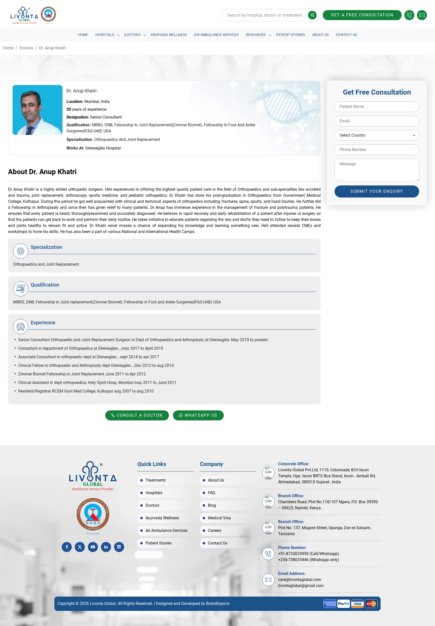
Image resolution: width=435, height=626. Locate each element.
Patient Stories (290, 35)
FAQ (211, 492)
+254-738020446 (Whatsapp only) (308, 559)
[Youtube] (93, 547)
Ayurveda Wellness (169, 35)
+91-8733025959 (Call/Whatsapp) (308, 553)
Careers (214, 530)
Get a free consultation (362, 15)
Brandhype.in (218, 603)
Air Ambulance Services (216, 35)
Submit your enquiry (376, 191)
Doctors (132, 35)
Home (83, 35)
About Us (320, 35)
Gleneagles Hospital (103, 148)
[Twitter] (80, 547)
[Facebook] (67, 547)
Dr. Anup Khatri (52, 48)
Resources (256, 35)
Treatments (156, 480)
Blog (212, 505)
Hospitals (104, 35)
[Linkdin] (106, 547)
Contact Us (346, 35)
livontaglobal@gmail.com (301, 585)
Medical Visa (219, 518)
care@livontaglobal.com (299, 579)
